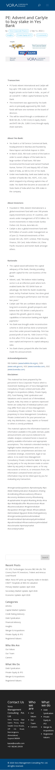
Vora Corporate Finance (19, 31)
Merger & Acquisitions (15, 630)
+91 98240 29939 (15, 746)
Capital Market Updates (15, 610)
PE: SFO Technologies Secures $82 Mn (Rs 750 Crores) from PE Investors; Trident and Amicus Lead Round (25, 572)
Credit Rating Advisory (14, 614)
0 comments (42, 35)
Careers (8, 657)
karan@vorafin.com (16, 743)
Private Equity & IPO (24, 35)
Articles (8, 606)
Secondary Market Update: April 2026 (21, 591)
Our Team (9, 653)
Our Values (10, 649)
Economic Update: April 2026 (17, 595)
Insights (10, 35)
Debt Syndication (12, 618)
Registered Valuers (13, 638)
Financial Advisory (13, 622)
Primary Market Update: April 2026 (20, 587)
